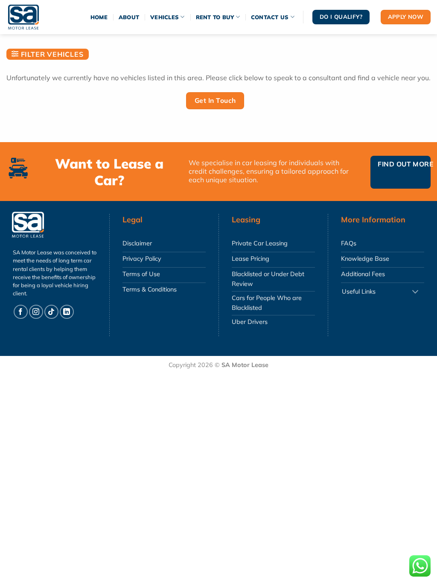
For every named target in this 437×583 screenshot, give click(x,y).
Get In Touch (215, 100)
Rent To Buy (215, 17)
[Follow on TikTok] (51, 312)
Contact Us (270, 17)
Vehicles (164, 17)
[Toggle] (415, 292)
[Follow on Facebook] (21, 312)
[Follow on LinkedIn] (67, 312)
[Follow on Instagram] (36, 312)
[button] (47, 54)
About (129, 17)
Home (99, 17)
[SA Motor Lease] (32, 17)
